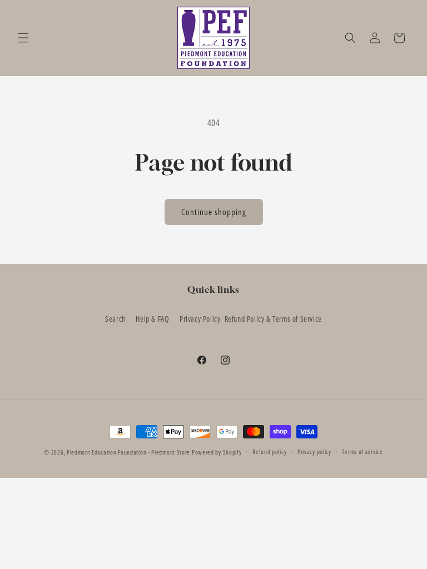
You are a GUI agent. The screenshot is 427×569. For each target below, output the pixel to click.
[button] (23, 38)
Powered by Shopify (217, 452)
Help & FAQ (152, 318)
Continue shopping (213, 211)
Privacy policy (314, 451)
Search (115, 318)
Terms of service (362, 451)
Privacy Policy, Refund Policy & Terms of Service (251, 318)
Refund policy (269, 451)
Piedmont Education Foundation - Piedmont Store (128, 452)
